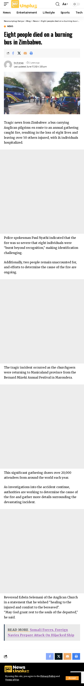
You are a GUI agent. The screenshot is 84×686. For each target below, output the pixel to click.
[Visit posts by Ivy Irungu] (8, 65)
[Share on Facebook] (13, 53)
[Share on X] (19, 53)
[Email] (25, 53)
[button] (72, 678)
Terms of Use (12, 680)
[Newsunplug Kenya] (24, 4)
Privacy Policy (47, 676)
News (10, 26)
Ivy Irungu (19, 62)
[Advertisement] (42, 192)
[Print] (31, 53)
